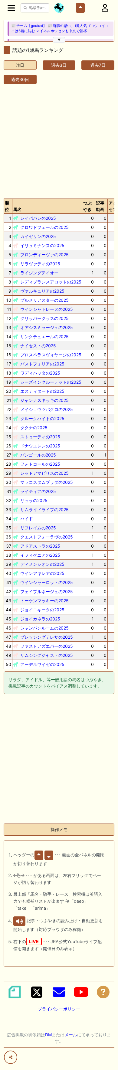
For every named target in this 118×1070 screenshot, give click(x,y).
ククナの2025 (34, 427)
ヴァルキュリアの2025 (42, 291)
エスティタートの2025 (42, 391)
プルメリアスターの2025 (44, 300)
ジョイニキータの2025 (42, 609)
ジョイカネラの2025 (40, 618)
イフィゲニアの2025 (40, 555)
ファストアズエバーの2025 (46, 646)
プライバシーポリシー (59, 1008)
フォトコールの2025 (40, 464)
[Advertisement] (59, 140)
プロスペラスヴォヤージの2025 (50, 354)
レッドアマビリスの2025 (44, 473)
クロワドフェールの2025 (44, 227)
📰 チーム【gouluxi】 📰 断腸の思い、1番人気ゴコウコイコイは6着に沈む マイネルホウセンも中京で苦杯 (60, 28)
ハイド (26, 518)
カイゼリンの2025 (38, 236)
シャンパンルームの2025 (44, 627)
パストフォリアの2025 (42, 363)
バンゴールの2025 (38, 454)
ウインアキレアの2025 (42, 573)
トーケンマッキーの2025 (44, 600)
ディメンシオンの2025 (42, 564)
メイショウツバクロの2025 (46, 409)
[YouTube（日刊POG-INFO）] (81, 992)
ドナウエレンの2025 (40, 445)
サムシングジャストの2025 (46, 655)
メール (70, 1034)
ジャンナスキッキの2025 (44, 400)
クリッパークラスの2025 (44, 318)
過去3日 (59, 65)
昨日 (20, 65)
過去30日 (20, 79)
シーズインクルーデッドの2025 (50, 382)
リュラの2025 (34, 500)
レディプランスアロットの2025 (50, 281)
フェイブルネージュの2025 (46, 591)
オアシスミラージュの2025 (46, 327)
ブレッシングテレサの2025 (46, 637)
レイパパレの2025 (38, 218)
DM (48, 1034)
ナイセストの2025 (38, 345)
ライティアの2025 (38, 491)
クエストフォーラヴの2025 (46, 536)
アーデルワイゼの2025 (42, 664)
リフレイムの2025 (38, 527)
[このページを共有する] (10, 1057)
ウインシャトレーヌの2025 (46, 309)
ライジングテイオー (39, 272)
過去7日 (98, 65)
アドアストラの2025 (40, 546)
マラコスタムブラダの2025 (46, 482)
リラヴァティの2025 (40, 263)
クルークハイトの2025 (42, 418)
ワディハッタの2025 (40, 372)
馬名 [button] (17, 209)
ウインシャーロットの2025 (46, 582)
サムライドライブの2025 (44, 509)
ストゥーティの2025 (40, 436)
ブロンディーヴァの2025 (44, 254)
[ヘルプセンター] (103, 992)
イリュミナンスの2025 (42, 245)
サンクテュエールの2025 (44, 336)
